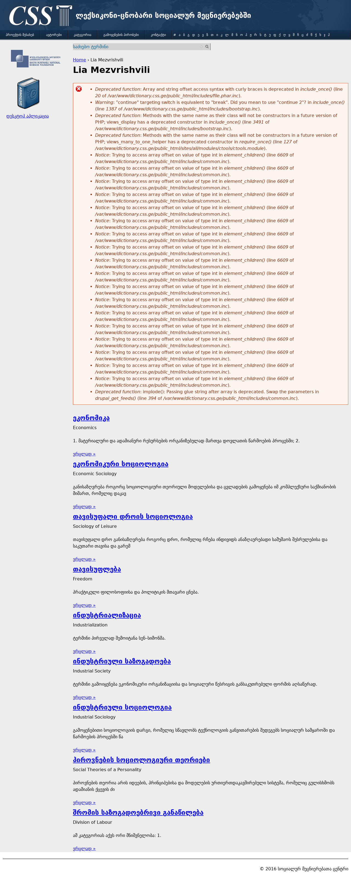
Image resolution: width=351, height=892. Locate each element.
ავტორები (54, 35)
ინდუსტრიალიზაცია (107, 615)
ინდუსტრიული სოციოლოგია (122, 707)
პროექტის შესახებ (20, 35)
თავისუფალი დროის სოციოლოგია (133, 516)
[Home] (39, 16)
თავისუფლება (97, 569)
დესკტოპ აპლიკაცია (27, 116)
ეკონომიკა (91, 418)
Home (79, 59)
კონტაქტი (158, 35)
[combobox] (138, 46)
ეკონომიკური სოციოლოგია (120, 464)
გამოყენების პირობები (121, 35)
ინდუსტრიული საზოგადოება (122, 661)
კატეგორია (82, 35)
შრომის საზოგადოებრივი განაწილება (138, 812)
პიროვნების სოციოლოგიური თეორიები (141, 760)
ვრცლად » (84, 454)
